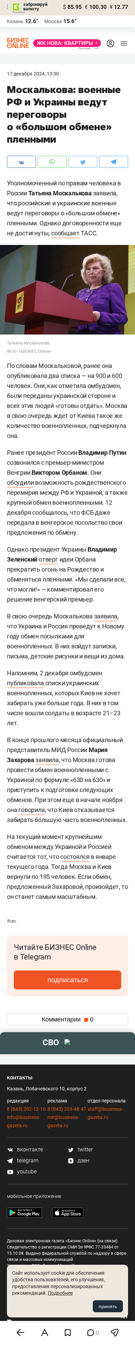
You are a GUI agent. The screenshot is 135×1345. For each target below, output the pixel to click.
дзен (82, 1160)
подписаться (67, 980)
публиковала (25, 683)
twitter (84, 1149)
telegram (27, 1160)
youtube (26, 1171)
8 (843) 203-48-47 (66, 1109)
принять (108, 1306)
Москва (53, 21)
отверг (48, 559)
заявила (106, 616)
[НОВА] (65, 43)
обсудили (20, 482)
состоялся (74, 856)
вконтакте (29, 1149)
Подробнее (60, 1293)
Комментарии (67, 1019)
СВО (11, 921)
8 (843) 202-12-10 (26, 1109)
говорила (31, 809)
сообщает (65, 233)
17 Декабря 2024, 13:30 (33, 73)
